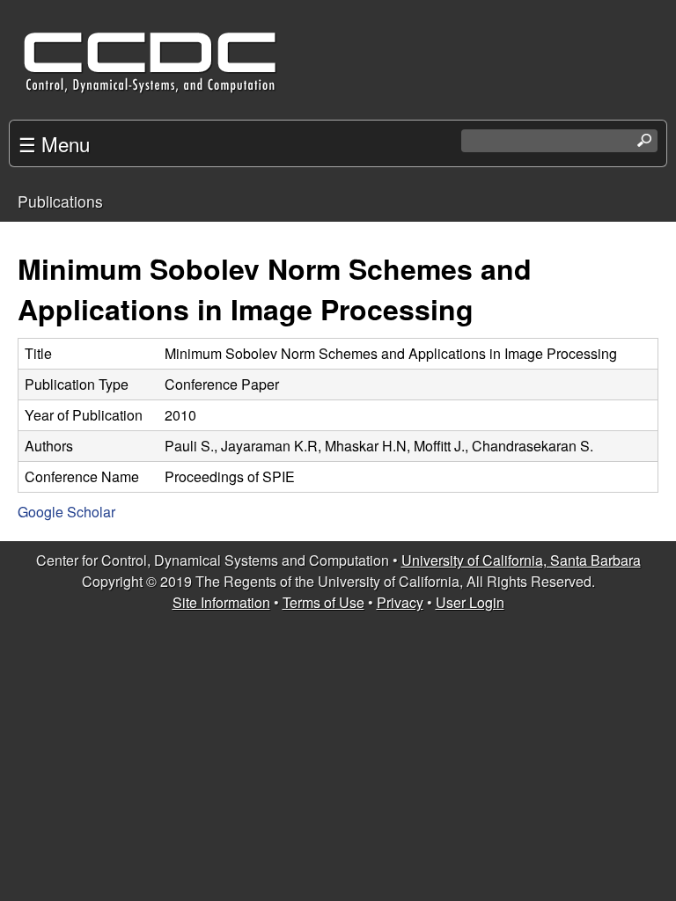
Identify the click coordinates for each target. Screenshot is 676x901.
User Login (470, 602)
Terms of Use (323, 602)
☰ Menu (54, 143)
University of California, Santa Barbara (521, 560)
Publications (60, 201)
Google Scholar (66, 512)
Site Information (221, 602)
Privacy (400, 602)
